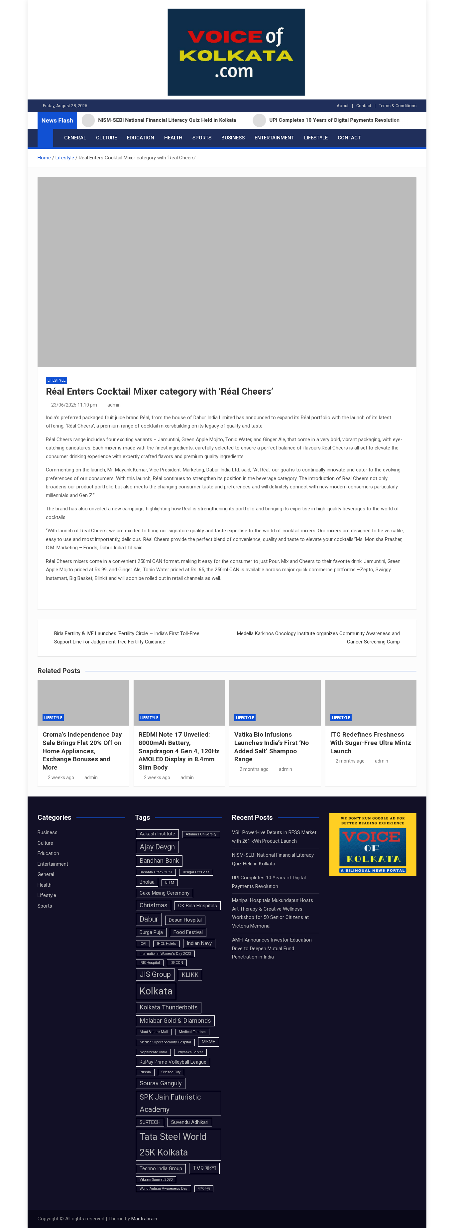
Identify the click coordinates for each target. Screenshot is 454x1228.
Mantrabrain (144, 1219)
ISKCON (176, 963)
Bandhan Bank (159, 860)
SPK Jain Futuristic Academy (170, 1103)
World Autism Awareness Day (163, 1188)
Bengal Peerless (196, 872)
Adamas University (201, 834)
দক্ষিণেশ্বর (204, 1188)
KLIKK (189, 974)
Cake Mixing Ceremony (164, 893)
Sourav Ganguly (161, 1083)
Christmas (154, 905)
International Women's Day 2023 (165, 954)
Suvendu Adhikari (189, 1122)
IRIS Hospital (150, 963)
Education (140, 138)
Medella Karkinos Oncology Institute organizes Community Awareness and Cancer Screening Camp (318, 637)
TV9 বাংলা (204, 1168)
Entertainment (274, 138)
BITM (169, 882)
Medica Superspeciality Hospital (165, 1042)
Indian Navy (199, 943)
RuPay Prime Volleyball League (173, 1062)
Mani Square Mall (154, 1032)
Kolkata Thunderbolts (169, 1007)
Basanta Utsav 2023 (156, 872)
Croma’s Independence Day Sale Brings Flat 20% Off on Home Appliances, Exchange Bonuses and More (82, 751)
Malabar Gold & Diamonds (175, 1020)
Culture (106, 138)
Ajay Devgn (157, 847)
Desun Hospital (185, 920)
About (343, 105)
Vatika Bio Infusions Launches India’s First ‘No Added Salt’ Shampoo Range (271, 747)
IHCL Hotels (166, 944)
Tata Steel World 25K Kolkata (173, 1144)
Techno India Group (161, 1168)
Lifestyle (316, 138)
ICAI (143, 944)
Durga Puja (151, 932)
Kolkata (156, 991)
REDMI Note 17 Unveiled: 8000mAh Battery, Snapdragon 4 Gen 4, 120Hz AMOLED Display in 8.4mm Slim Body (179, 751)
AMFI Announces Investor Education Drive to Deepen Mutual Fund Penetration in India (272, 948)
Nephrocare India (153, 1052)
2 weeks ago (61, 777)
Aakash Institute (157, 834)
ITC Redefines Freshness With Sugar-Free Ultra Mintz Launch (370, 743)
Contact (363, 105)
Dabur (149, 919)
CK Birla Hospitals (197, 906)
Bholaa (147, 882)
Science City (171, 1072)
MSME (208, 1042)
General (75, 138)
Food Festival (188, 932)
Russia (145, 1072)
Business (233, 138)
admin (114, 405)
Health (173, 138)
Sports (201, 138)
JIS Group (155, 974)
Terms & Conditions (397, 105)
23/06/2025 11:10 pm (74, 405)
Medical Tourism (192, 1032)
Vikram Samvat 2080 (156, 1179)
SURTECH (150, 1122)
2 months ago (254, 769)
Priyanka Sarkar (190, 1052)
